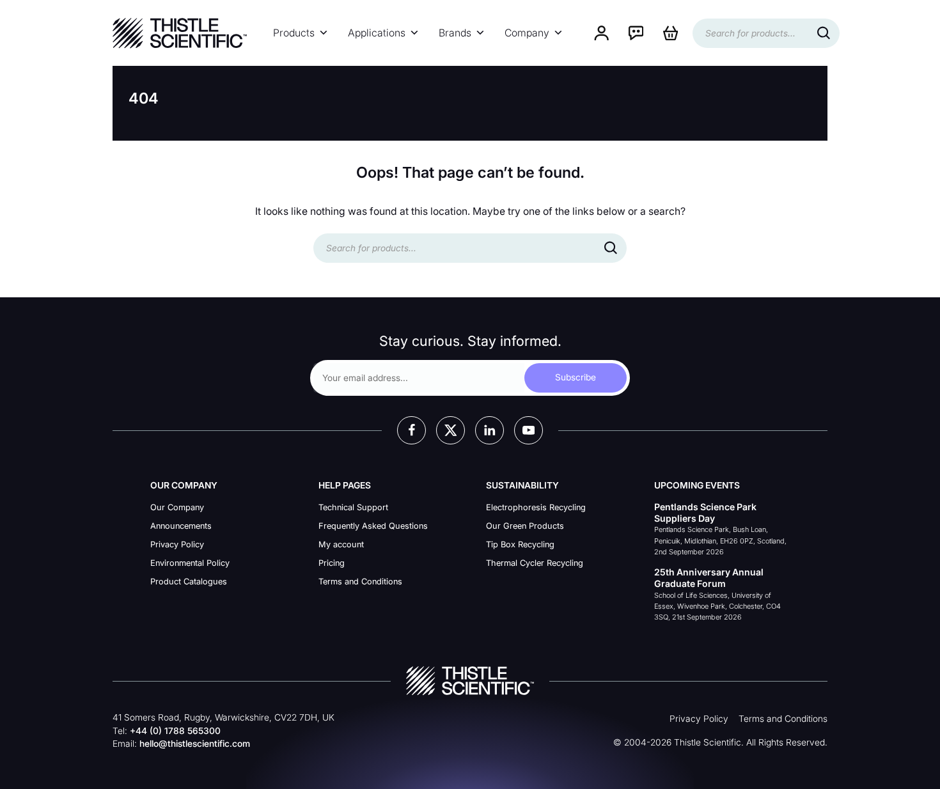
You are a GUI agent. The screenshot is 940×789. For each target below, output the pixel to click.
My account (341, 544)
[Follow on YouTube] (528, 430)
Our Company (177, 507)
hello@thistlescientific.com (194, 743)
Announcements (181, 526)
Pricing (331, 563)
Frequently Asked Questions (373, 526)
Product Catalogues (188, 581)
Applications (376, 33)
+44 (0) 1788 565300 (175, 731)
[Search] (824, 33)
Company (527, 33)
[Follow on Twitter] (450, 430)
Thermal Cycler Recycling (534, 563)
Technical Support (353, 507)
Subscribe (575, 377)
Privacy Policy (177, 544)
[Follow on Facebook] (411, 430)
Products (294, 33)
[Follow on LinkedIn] (489, 430)
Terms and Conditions (360, 581)
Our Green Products (525, 526)
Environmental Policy (190, 563)
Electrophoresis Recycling (536, 507)
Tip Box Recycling (520, 544)
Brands (455, 33)
